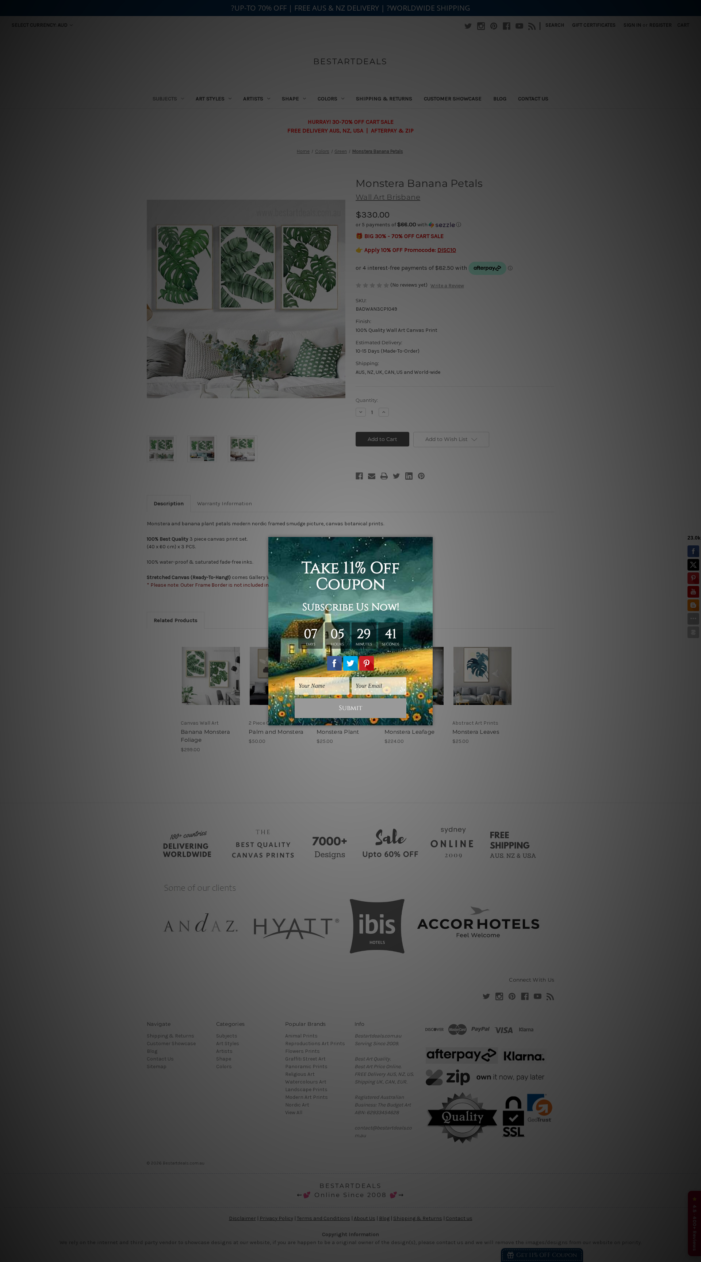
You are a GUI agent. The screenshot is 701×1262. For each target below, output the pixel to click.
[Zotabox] (428, 719)
